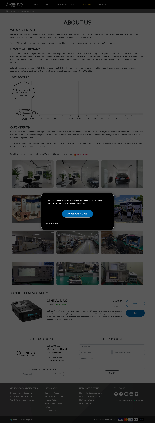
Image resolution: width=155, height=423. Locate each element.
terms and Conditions (76, 203)
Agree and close (77, 214)
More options (52, 223)
